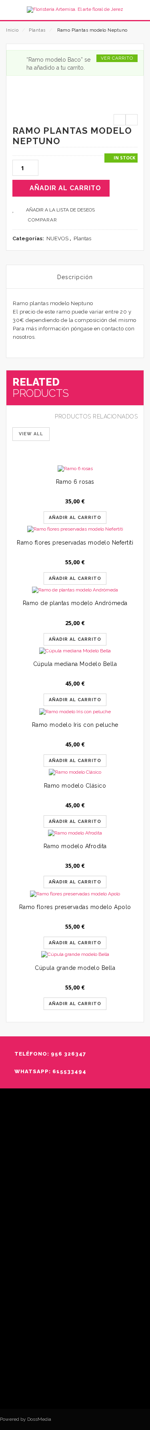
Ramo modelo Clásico (75, 785)
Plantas (37, 30)
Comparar (42, 220)
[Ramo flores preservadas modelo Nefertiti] (75, 529)
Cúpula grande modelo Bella (75, 968)
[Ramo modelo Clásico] (75, 772)
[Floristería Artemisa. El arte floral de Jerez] (75, 9)
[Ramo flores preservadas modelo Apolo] (75, 893)
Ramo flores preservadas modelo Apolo (75, 907)
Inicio (12, 30)
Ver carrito (117, 58)
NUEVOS (57, 238)
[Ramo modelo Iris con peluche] (75, 711)
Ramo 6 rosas (75, 482)
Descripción (75, 277)
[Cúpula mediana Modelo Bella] (75, 651)
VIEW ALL (31, 433)
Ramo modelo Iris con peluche (75, 725)
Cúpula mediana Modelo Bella (75, 664)
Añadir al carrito (65, 188)
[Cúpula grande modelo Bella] (75, 954)
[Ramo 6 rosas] (75, 468)
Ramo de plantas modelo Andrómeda (75, 603)
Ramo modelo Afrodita (75, 846)
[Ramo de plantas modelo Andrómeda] (75, 590)
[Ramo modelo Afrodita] (75, 833)
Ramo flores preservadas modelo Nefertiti (75, 542)
